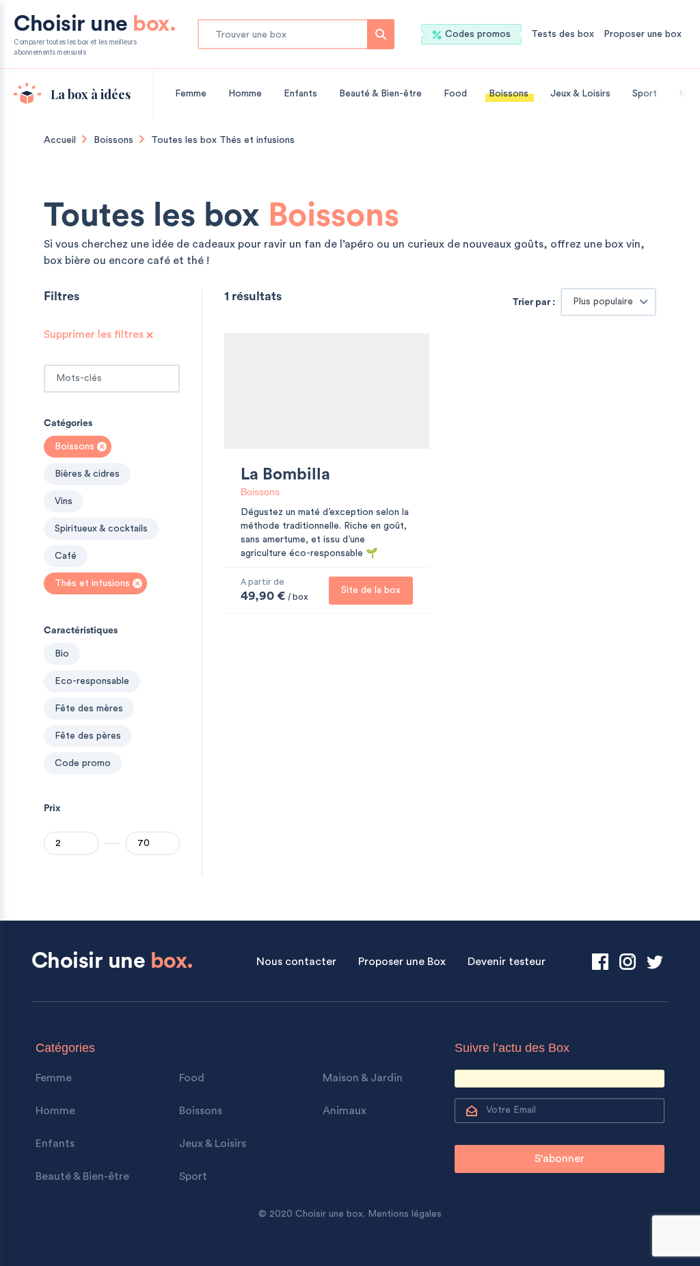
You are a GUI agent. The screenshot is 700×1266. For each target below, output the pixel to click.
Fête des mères (89, 708)
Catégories (68, 423)
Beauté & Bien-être (380, 93)
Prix (52, 808)
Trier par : (534, 302)
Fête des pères (88, 736)
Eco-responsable (92, 681)
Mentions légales (405, 1214)
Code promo (83, 763)
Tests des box (562, 34)
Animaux (344, 1110)
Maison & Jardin (363, 1077)
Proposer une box (643, 34)
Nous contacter (296, 961)
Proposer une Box (402, 961)
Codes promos (478, 34)
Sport (644, 93)
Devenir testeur (507, 961)
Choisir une (95, 34)
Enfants (300, 93)
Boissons (508, 93)
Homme (245, 93)
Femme (190, 93)
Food (455, 93)
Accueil (60, 140)
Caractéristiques (81, 630)
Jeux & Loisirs (580, 93)
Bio (62, 654)
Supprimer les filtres (95, 334)
